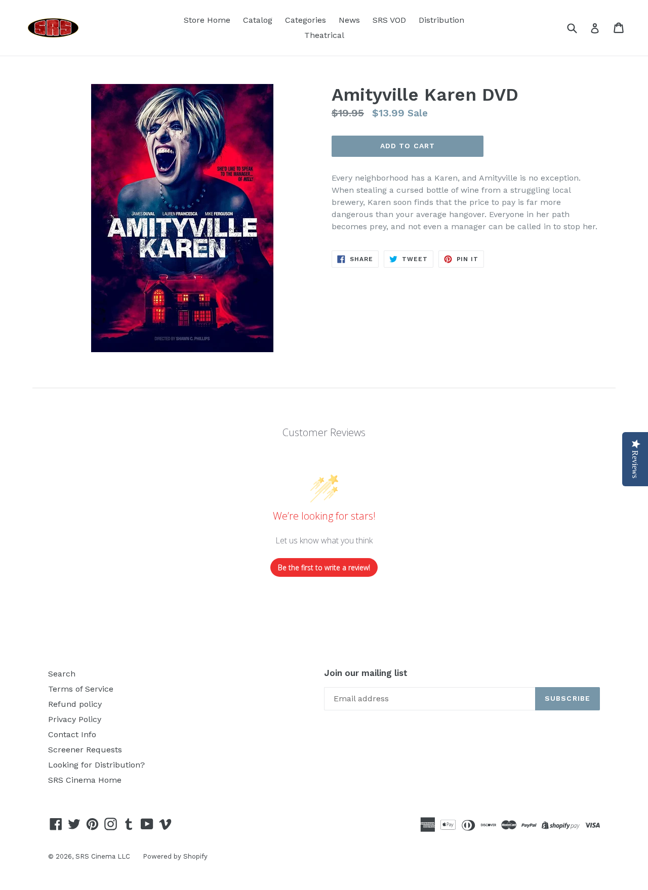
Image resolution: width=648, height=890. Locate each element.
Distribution (441, 20)
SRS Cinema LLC (102, 856)
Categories (305, 20)
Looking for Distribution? (96, 765)
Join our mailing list (366, 673)
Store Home (207, 20)
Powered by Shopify (175, 856)
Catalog (257, 20)
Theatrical (324, 35)
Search (61, 674)
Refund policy (75, 704)
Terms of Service (80, 689)
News (349, 20)
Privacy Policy (74, 719)
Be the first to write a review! (324, 567)
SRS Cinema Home (85, 780)
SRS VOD (389, 20)
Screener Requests (85, 749)
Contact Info (72, 734)
